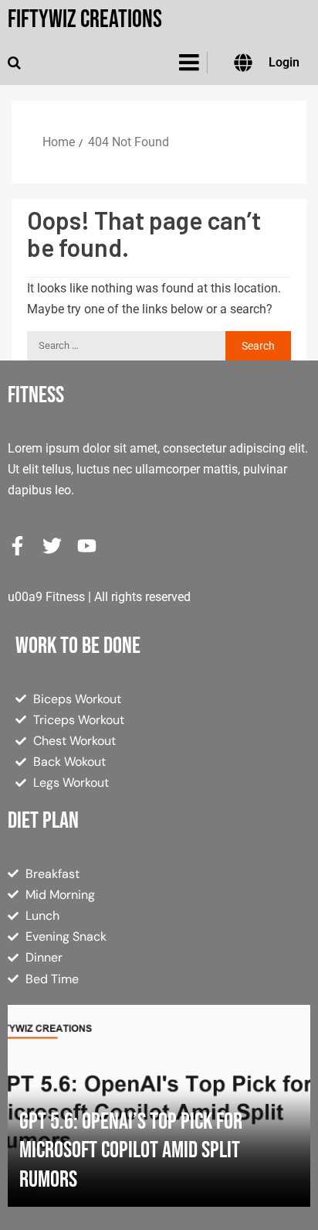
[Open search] (14, 62)
